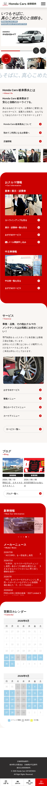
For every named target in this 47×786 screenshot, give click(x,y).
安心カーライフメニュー (15, 407)
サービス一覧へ (13, 429)
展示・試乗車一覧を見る (16, 227)
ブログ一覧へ (12, 494)
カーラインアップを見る (16, 220)
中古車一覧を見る (13, 281)
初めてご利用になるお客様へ (17, 133)
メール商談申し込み (17, 242)
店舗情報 (8, 141)
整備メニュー (10, 399)
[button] (43, 50)
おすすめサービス (13, 235)
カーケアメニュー (12, 416)
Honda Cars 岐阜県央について (17, 124)
